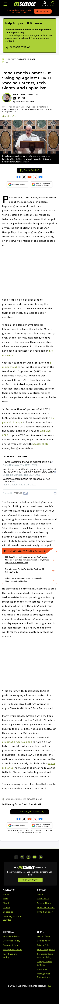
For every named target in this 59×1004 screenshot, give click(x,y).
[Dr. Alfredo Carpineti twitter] (19, 98)
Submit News (44, 903)
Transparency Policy (12, 949)
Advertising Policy (46, 949)
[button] (53, 2)
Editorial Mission (11, 936)
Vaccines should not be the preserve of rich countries (26, 480)
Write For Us (43, 898)
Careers (6, 907)
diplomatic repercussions (17, 741)
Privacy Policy (43, 945)
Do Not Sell (42, 969)
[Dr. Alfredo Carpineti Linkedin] (14, 98)
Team (5, 898)
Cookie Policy (43, 940)
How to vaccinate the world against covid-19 (27, 462)
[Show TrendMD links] (55, 493)
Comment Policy (11, 945)
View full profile (9, 116)
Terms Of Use (43, 936)
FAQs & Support (45, 912)
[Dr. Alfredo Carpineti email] (23, 98)
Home (6, 894)
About (6, 903)
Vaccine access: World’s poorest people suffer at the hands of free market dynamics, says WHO (29, 470)
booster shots (40, 443)
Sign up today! (30, 880)
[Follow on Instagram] (28, 857)
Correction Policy (11, 940)
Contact (41, 894)
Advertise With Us (46, 907)
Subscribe (8, 912)
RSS (49, 985)
